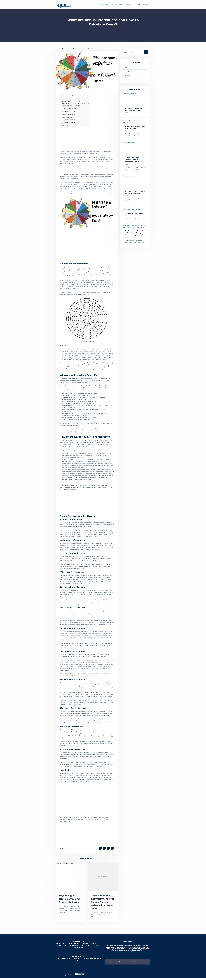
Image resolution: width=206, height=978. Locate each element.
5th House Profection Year (69, 113)
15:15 (77, 945)
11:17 (107, 949)
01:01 (62, 943)
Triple (126, 79)
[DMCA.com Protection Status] (79, 975)
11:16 (147, 947)
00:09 (143, 945)
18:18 (89, 945)
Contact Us (146, 4)
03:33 (112, 947)
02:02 (67, 943)
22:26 (125, 951)
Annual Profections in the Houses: (71, 105)
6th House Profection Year (69, 114)
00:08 (139, 945)
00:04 (121, 945)
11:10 (129, 947)
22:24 (117, 951)
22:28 (134, 951)
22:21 (147, 949)
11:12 (132, 947)
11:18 (110, 949)
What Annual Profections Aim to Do (71, 101)
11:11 (62, 945)
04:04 (76, 943)
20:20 (97, 945)
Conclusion (65, 125)
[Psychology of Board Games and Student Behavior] (71, 877)
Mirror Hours (103, 4)
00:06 (130, 945)
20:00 (135, 949)
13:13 (69, 945)
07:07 (89, 943)
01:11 (147, 945)
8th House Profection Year (69, 117)
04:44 (117, 947)
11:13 (136, 947)
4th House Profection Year (69, 111)
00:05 (125, 945)
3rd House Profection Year (69, 109)
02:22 (108, 947)
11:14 (140, 947)
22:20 (143, 949)
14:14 (74, 945)
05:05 (80, 943)
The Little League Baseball (134, 213)
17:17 (85, 945)
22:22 (78, 947)
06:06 (85, 943)
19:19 (93, 945)
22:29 (138, 951)
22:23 (112, 951)
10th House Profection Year (70, 120)
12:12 (66, 945)
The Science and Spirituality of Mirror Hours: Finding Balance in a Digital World (102, 902)
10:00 (125, 947)
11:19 (114, 949)
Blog (138, 4)
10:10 (59, 945)
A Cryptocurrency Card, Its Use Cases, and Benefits (121, 962)
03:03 (71, 943)
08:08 (94, 943)
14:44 (127, 949)
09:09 (98, 943)
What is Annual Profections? (69, 100)
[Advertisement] (87, 139)
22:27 (129, 951)
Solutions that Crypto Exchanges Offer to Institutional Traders (132, 159)
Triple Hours (129, 4)
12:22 (118, 949)
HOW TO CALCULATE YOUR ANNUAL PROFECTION (75, 103)
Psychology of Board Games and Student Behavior (69, 898)
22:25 (121, 951)
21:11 (139, 949)
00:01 (107, 945)
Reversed (127, 75)
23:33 (142, 951)
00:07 (134, 945)
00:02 (112, 945)
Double (127, 71)
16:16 (81, 945)
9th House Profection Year (69, 119)
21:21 (74, 947)
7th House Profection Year (69, 116)
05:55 (121, 947)
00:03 (116, 945)
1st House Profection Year (69, 106)
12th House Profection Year (70, 123)
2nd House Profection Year (69, 108)
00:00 (58, 943)
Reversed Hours (116, 4)
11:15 (143, 947)
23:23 (82, 947)
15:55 (130, 949)
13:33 (122, 949)
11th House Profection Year (69, 122)
